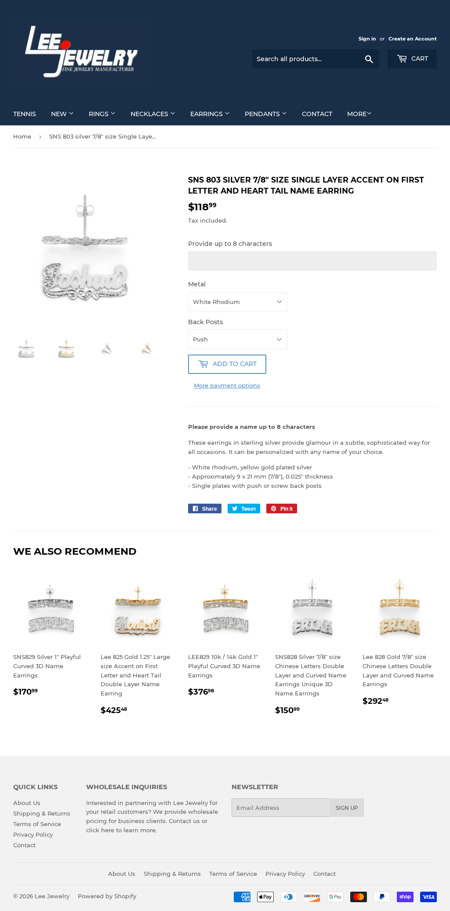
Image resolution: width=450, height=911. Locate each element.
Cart (419, 58)
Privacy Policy (33, 834)
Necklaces (150, 114)
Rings (99, 114)
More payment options (227, 385)
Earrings (207, 114)
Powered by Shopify (107, 896)
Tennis (24, 114)
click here (100, 830)
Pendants (263, 114)
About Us (26, 802)
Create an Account (412, 39)
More (357, 114)
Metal (197, 284)
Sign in (367, 39)
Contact (317, 114)
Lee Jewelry (52, 896)
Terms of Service (37, 823)
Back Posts (205, 322)
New (60, 114)
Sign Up (347, 808)
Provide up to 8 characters (230, 244)
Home (22, 136)
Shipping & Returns (41, 813)
